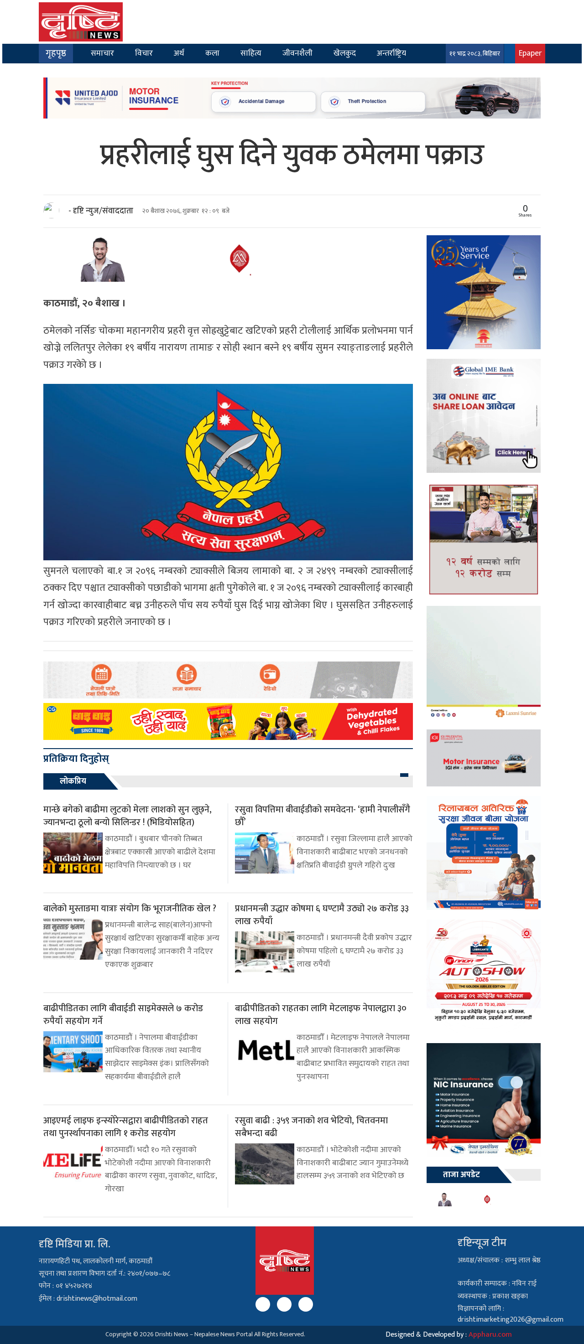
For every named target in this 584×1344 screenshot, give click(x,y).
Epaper (530, 53)
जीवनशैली (297, 53)
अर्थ (179, 53)
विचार (144, 53)
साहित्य (250, 53)
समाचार (102, 53)
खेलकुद (345, 53)
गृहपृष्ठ (56, 53)
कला (212, 53)
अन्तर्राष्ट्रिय (391, 53)
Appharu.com (490, 1334)
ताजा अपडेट (461, 1175)
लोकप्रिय (73, 781)
